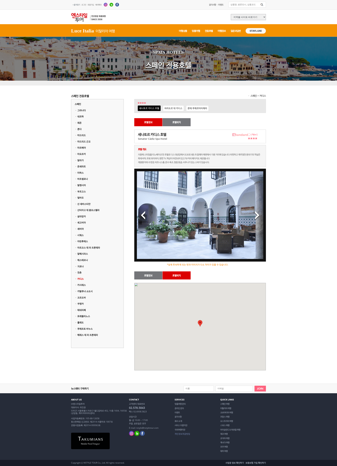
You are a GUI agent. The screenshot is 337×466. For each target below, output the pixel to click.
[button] (200, 323)
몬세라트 (81, 166)
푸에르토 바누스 (85, 328)
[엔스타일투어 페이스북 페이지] (117, 4)
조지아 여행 (224, 438)
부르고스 (81, 191)
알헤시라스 (82, 253)
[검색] (262, 4)
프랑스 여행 (224, 417)
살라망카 (81, 216)
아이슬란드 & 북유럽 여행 (230, 429)
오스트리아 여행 (226, 421)
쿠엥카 (80, 303)
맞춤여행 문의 (180, 404)
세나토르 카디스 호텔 (149, 108)
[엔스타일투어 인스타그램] (105, 4)
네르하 (80, 116)
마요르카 (81, 154)
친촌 (79, 272)
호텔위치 (176, 122)
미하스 (80, 172)
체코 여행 (224, 434)
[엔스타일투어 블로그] (111, 4)
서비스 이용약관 (181, 425)
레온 (79, 122)
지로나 (80, 266)
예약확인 (98, 5)
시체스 (80, 235)
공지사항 (212, 4)
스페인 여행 (224, 404)
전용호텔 (209, 30)
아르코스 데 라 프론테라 (88, 247)
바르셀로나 (82, 178)
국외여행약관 (180, 429)
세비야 (80, 228)
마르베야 (81, 147)
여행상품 (183, 30)
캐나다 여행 (224, 442)
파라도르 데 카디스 (173, 108)
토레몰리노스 (83, 316)
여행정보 (222, 30)
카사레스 (81, 284)
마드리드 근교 (84, 141)
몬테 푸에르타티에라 (197, 108)
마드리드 (81, 135)
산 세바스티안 (84, 203)
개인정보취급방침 (182, 434)
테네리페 (81, 310)
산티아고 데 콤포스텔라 (88, 210)
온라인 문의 (179, 408)
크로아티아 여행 (226, 412)
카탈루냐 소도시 (85, 291)
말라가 (80, 160)
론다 (79, 129)
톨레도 (80, 322)
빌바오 (80, 197)
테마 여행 (224, 451)
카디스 (80, 278)
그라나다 (81, 110)
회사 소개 (178, 421)
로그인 (83, 5)
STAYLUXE (256, 30)
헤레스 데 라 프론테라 (87, 334)
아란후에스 (82, 241)
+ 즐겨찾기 (76, 5)
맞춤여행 (196, 30)
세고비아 (81, 222)
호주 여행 (224, 446)
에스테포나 (82, 260)
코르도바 (81, 297)
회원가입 (91, 5)
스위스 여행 (224, 425)
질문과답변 (236, 30)
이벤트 (220, 4)
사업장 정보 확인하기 (235, 462)
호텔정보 (148, 122)
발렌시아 (81, 185)
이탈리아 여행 (225, 408)
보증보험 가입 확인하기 (256, 462)
